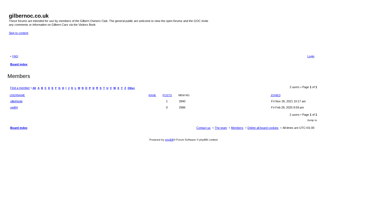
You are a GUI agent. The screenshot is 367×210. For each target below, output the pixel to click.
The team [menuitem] (221, 127)
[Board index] (12, 10)
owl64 (14, 107)
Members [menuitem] (237, 127)
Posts (167, 95)
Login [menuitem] (310, 56)
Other (131, 88)
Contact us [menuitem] (203, 127)
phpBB (169, 139)
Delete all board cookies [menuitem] (263, 127)
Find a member (20, 87)
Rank (152, 95)
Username (17, 95)
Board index (18, 127)
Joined (275, 95)
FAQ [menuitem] (15, 56)
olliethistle (16, 101)
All (34, 88)
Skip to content (18, 33)
